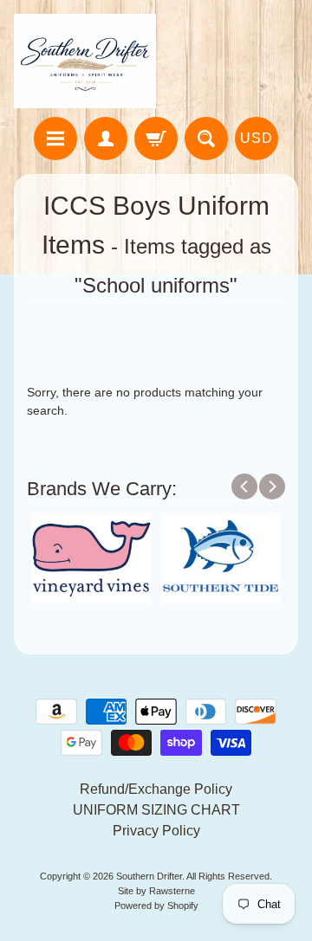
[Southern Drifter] (85, 61)
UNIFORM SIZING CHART (156, 809)
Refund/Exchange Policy (156, 789)
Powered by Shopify (156, 905)
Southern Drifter (149, 876)
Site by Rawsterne (156, 891)
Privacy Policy (156, 830)
